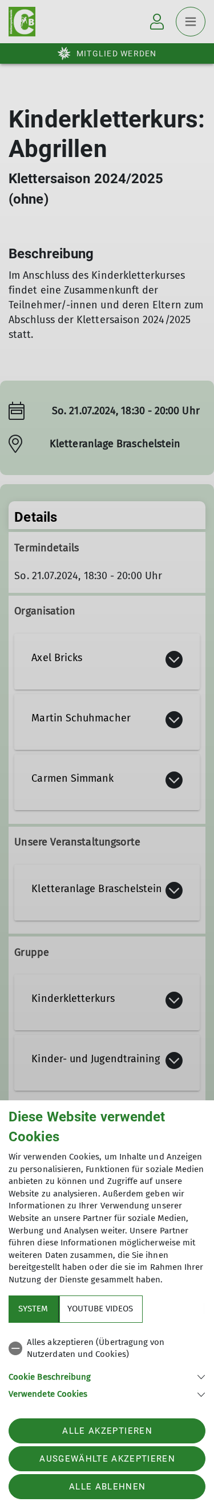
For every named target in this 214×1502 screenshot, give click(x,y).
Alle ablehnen (107, 1487)
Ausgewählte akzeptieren (107, 1459)
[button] (107, 1376)
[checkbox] (107, 1348)
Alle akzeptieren (107, 1431)
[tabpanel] (107, 1366)
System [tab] (33, 1308)
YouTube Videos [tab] (100, 1308)
